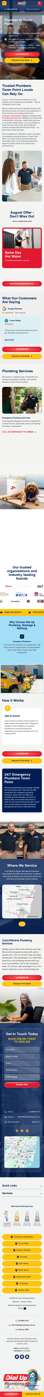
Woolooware (16, 116)
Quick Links (9, 1186)
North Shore (24, 890)
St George (21, 910)
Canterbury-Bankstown (14, 899)
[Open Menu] (4, 3)
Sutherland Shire (11, 118)
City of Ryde (13, 892)
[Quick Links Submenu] (41, 1185)
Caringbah (6, 116)
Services (7, 1193)
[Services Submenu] (41, 1193)
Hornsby (18, 886)
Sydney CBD (31, 897)
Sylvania (24, 116)
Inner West (13, 896)
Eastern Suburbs (23, 904)
